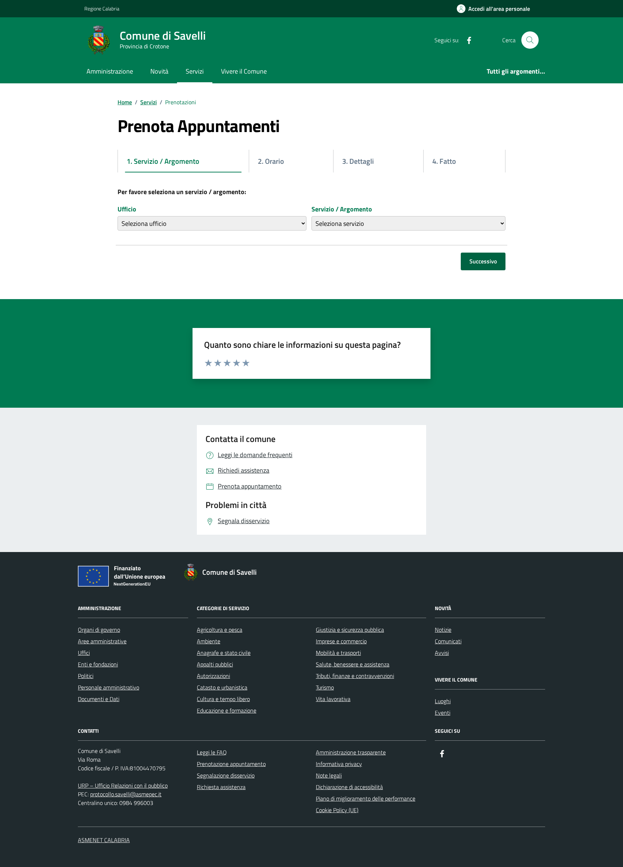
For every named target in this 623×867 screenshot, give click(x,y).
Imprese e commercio (341, 641)
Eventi (442, 712)
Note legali (329, 775)
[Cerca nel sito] (530, 40)
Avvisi (442, 652)
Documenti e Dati (98, 699)
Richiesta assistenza (221, 787)
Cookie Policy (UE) (337, 810)
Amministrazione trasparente (351, 752)
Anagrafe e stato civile (224, 652)
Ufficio (127, 209)
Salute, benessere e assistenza (352, 664)
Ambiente (208, 641)
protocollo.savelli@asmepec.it (126, 794)
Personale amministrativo (108, 687)
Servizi (195, 71)
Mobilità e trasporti (338, 652)
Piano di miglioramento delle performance (365, 798)
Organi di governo (99, 629)
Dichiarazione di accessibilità (349, 787)
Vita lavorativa (333, 699)
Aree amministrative (102, 641)
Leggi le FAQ (212, 752)
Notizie (443, 629)
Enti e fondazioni (98, 664)
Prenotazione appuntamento (231, 763)
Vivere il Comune (244, 71)
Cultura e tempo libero (223, 699)
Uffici (84, 652)
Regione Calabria (101, 8)
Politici (85, 675)
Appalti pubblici (215, 664)
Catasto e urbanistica (222, 687)
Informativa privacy (339, 763)
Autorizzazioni (213, 675)
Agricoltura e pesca (219, 629)
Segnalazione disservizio (226, 775)
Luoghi (443, 701)
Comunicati (448, 641)
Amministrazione (110, 71)
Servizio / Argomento (342, 209)
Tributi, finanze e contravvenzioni (355, 675)
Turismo (325, 687)
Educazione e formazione (226, 710)
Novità (159, 71)
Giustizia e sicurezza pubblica (350, 629)
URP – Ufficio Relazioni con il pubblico (123, 785)
